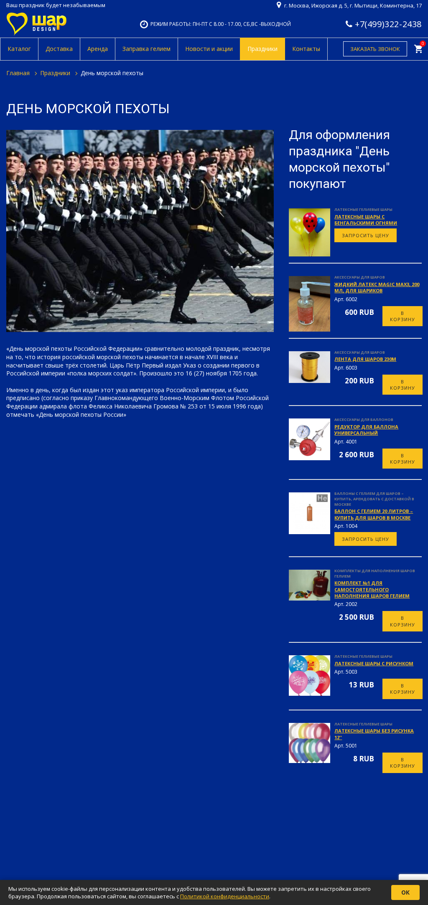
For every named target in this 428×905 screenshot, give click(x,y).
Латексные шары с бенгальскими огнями (365, 219)
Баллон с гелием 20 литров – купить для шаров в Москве (373, 514)
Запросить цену (365, 235)
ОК (405, 892)
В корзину (402, 316)
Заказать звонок (375, 49)
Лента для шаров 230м (365, 359)
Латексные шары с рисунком (373, 663)
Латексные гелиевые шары (363, 209)
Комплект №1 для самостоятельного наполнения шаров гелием (372, 589)
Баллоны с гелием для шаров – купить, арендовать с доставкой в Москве (374, 499)
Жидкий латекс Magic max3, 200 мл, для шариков (376, 287)
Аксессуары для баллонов (363, 419)
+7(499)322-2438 (388, 24)
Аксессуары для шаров (359, 277)
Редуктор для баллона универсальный (366, 429)
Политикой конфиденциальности (224, 896)
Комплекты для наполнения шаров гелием (374, 573)
